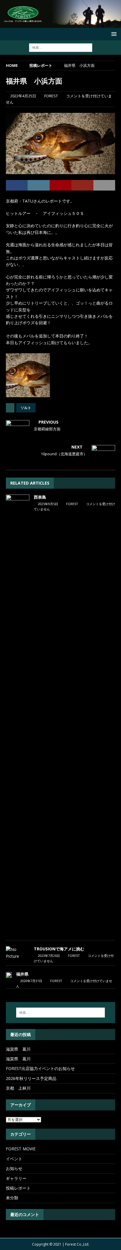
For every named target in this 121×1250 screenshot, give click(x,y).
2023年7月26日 (49, 955)
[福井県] (9, 975)
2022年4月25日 (23, 95)
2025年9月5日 (48, 504)
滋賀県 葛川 (18, 1049)
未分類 (12, 1197)
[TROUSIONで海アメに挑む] (17, 952)
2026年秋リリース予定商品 (31, 1078)
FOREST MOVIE (21, 1149)
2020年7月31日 (31, 981)
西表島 (40, 497)
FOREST (51, 95)
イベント (14, 1158)
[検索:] (60, 47)
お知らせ (14, 1168)
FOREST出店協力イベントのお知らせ (40, 1068)
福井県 (22, 974)
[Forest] (60, 24)
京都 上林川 (18, 1088)
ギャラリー (16, 1178)
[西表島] (17, 714)
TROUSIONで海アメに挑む (59, 949)
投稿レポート (18, 1188)
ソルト (26, 407)
